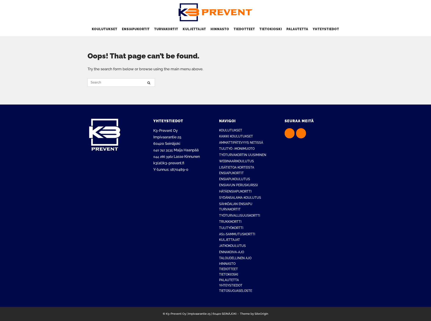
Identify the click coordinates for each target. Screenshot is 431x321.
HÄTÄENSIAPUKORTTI (235, 191)
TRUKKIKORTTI (230, 221)
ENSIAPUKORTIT (136, 29)
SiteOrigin (261, 313)
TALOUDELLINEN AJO (235, 258)
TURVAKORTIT (166, 29)
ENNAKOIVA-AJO (231, 252)
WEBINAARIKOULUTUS (236, 161)
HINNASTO (220, 29)
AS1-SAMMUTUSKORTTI (237, 234)
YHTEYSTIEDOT (326, 29)
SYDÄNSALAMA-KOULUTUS (240, 197)
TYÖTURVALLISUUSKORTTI (239, 215)
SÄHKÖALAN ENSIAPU (235, 204)
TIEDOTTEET (244, 29)
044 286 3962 (163, 156)
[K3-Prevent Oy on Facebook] (290, 133)
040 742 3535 (163, 150)
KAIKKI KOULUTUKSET (236, 136)
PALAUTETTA (297, 29)
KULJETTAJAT (194, 29)
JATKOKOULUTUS (232, 246)
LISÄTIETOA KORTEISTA (236, 167)
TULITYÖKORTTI (231, 228)
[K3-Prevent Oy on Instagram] (301, 133)
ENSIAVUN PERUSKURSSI (238, 185)
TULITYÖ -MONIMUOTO (237, 148)
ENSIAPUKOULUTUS (234, 179)
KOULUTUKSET (104, 29)
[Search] (149, 82)
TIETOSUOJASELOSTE (235, 291)
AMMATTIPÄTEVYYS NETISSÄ (241, 142)
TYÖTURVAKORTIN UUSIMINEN (242, 155)
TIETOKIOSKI (270, 29)
